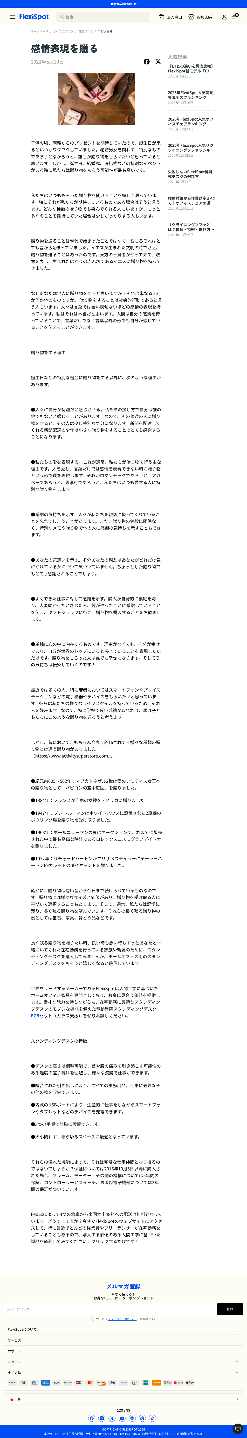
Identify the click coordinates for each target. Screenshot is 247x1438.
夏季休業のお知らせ (123, 4)
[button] (123, 1329)
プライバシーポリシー (122, 1319)
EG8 (35, 1015)
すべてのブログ (63, 31)
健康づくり (85, 31)
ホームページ (39, 31)
